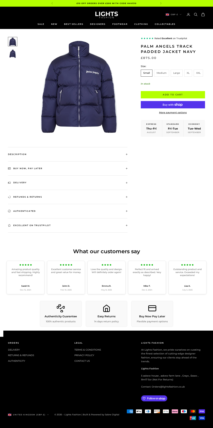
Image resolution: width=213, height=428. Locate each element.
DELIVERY (14, 349)
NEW (54, 24)
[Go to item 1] (12, 41)
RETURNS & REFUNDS (21, 355)
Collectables (165, 24)
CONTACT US (82, 360)
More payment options (173, 112)
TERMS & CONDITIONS (87, 349)
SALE (41, 24)
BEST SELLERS (73, 24)
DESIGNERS (98, 24)
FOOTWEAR (120, 24)
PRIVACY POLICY (84, 355)
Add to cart (173, 94)
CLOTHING (141, 24)
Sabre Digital (112, 414)
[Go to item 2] (12, 53)
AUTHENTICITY (16, 360)
